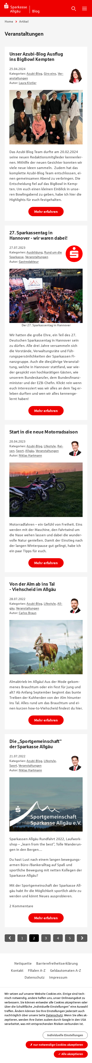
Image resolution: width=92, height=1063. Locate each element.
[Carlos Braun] (74, 605)
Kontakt (17, 970)
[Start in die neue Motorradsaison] (46, 490)
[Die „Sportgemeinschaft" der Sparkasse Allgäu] (46, 804)
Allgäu (29, 451)
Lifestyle (50, 446)
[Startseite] (22, 8)
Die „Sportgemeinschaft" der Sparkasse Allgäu (35, 744)
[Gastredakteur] (74, 253)
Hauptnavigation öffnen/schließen (84, 8)
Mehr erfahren (46, 212)
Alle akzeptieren (70, 1054)
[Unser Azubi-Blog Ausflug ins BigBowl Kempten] (46, 117)
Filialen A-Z (37, 970)
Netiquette (23, 963)
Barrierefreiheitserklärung (57, 963)
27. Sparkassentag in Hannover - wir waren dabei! (38, 235)
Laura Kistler (27, 83)
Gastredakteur (29, 261)
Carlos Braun (27, 613)
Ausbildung (35, 252)
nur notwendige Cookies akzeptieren (56, 1044)
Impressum (58, 977)
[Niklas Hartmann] (74, 447)
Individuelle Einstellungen (65, 1035)
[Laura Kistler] (74, 75)
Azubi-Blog (34, 73)
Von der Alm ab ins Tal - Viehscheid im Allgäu (32, 586)
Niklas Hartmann (30, 455)
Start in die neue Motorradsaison (43, 431)
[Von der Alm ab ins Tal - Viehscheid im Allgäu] (46, 647)
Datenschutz (35, 977)
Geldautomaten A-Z (65, 970)
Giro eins (50, 73)
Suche (73, 8)
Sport (20, 451)
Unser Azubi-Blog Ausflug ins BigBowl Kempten (36, 56)
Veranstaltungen (36, 257)
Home (9, 21)
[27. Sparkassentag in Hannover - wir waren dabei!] (46, 296)
